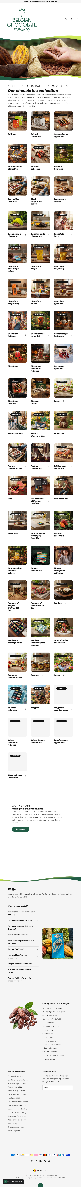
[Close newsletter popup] (59, 562)
